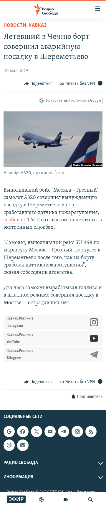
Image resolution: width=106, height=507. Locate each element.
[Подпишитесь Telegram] (63, 431)
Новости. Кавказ (25, 25)
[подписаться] (22, 445)
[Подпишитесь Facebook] (22, 431)
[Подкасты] (9, 445)
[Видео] (66, 499)
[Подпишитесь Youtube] (50, 431)
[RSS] (91, 431)
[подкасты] (41, 499)
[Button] (38, 84)
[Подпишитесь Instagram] (77, 431)
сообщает (15, 220)
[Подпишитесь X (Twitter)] (36, 431)
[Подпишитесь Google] (9, 431)
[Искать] (90, 499)
